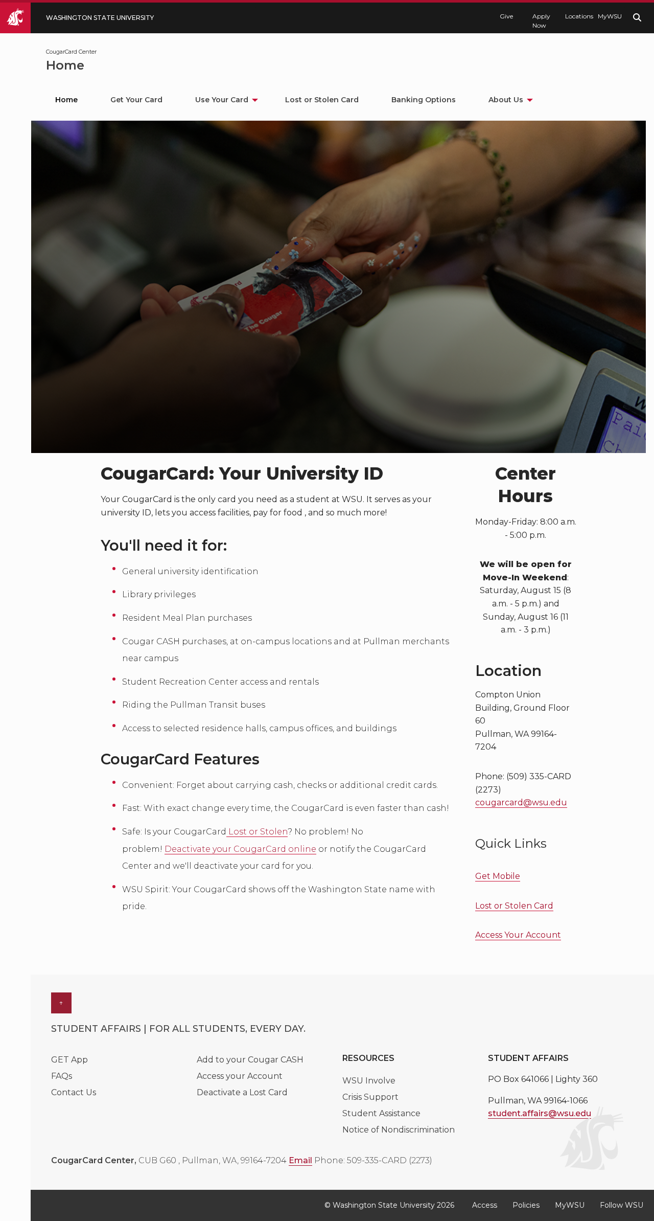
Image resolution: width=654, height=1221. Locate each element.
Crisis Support (370, 1097)
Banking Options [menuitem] (423, 99)
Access (484, 1205)
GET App (69, 1060)
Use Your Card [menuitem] (221, 99)
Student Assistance (381, 1113)
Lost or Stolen (257, 831)
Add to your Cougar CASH (250, 1060)
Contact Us (73, 1092)
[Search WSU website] (637, 17)
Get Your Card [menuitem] (136, 99)
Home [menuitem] (66, 99)
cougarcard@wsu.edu (521, 802)
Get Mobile (497, 876)
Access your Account (240, 1076)
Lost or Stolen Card (514, 906)
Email (300, 1160)
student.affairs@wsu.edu (539, 1113)
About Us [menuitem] (505, 99)
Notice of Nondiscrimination (398, 1130)
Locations (576, 16)
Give (506, 16)
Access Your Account (518, 935)
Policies (526, 1205)
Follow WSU (621, 1205)
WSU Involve (368, 1081)
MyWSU (609, 16)
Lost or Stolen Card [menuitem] (322, 99)
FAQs (61, 1076)
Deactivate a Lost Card (242, 1092)
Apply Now (541, 20)
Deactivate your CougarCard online (240, 849)
